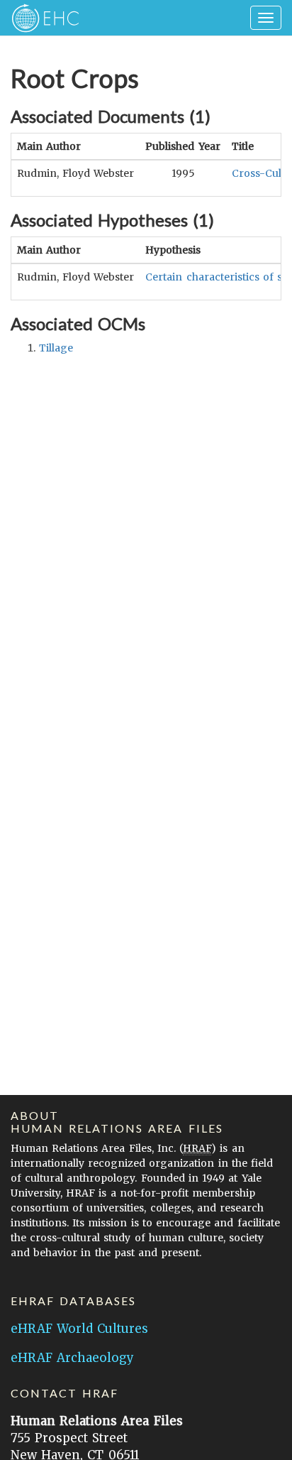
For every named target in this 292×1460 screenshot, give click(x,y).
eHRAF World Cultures (79, 1328)
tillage (56, 348)
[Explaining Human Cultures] (41, 18)
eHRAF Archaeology (72, 1358)
